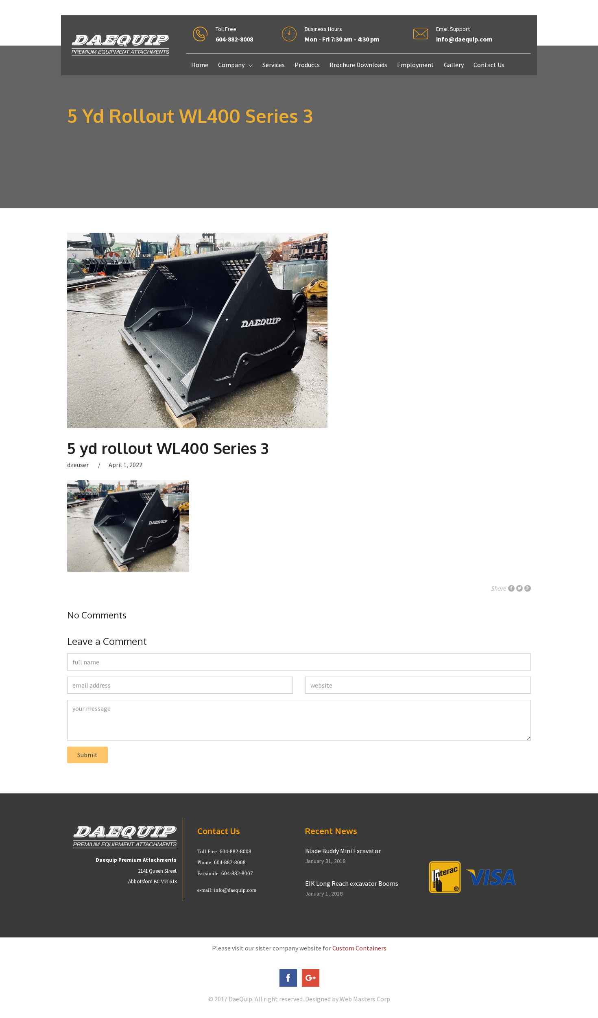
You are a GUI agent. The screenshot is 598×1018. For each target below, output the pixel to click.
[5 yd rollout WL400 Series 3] (299, 330)
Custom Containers (359, 948)
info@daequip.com (235, 890)
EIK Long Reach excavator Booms (351, 883)
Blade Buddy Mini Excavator (343, 851)
